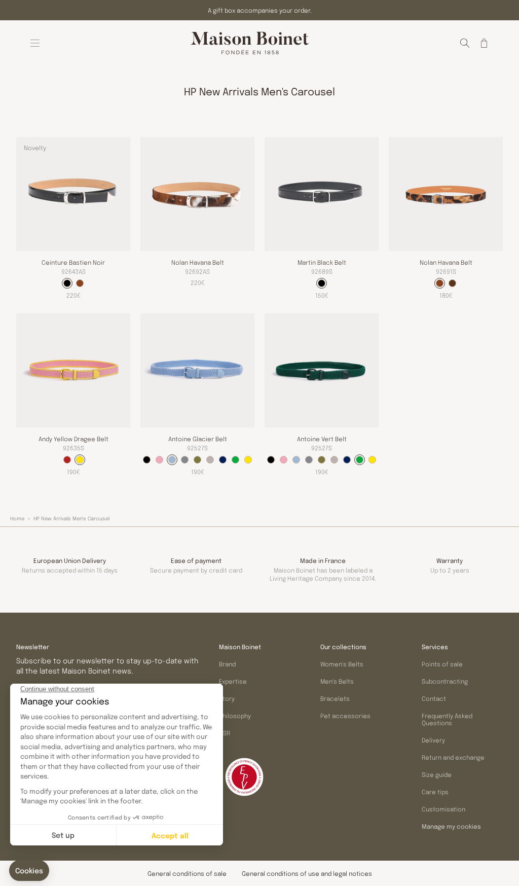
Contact (434, 698)
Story (227, 698)
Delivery (433, 740)
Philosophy (235, 716)
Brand (227, 664)
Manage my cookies (451, 826)
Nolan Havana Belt (197, 262)
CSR (224, 733)
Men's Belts (337, 681)
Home (17, 518)
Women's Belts (341, 664)
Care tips (435, 792)
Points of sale (442, 664)
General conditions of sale (187, 873)
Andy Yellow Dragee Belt (73, 438)
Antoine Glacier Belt (197, 438)
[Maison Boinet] (250, 43)
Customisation (443, 809)
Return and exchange (453, 757)
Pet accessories (345, 716)
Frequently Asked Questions (447, 719)
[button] (464, 43)
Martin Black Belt (322, 262)
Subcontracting (445, 681)
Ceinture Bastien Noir (73, 262)
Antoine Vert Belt (322, 438)
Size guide (437, 774)
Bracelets (335, 698)
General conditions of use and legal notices (307, 873)
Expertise (233, 681)
